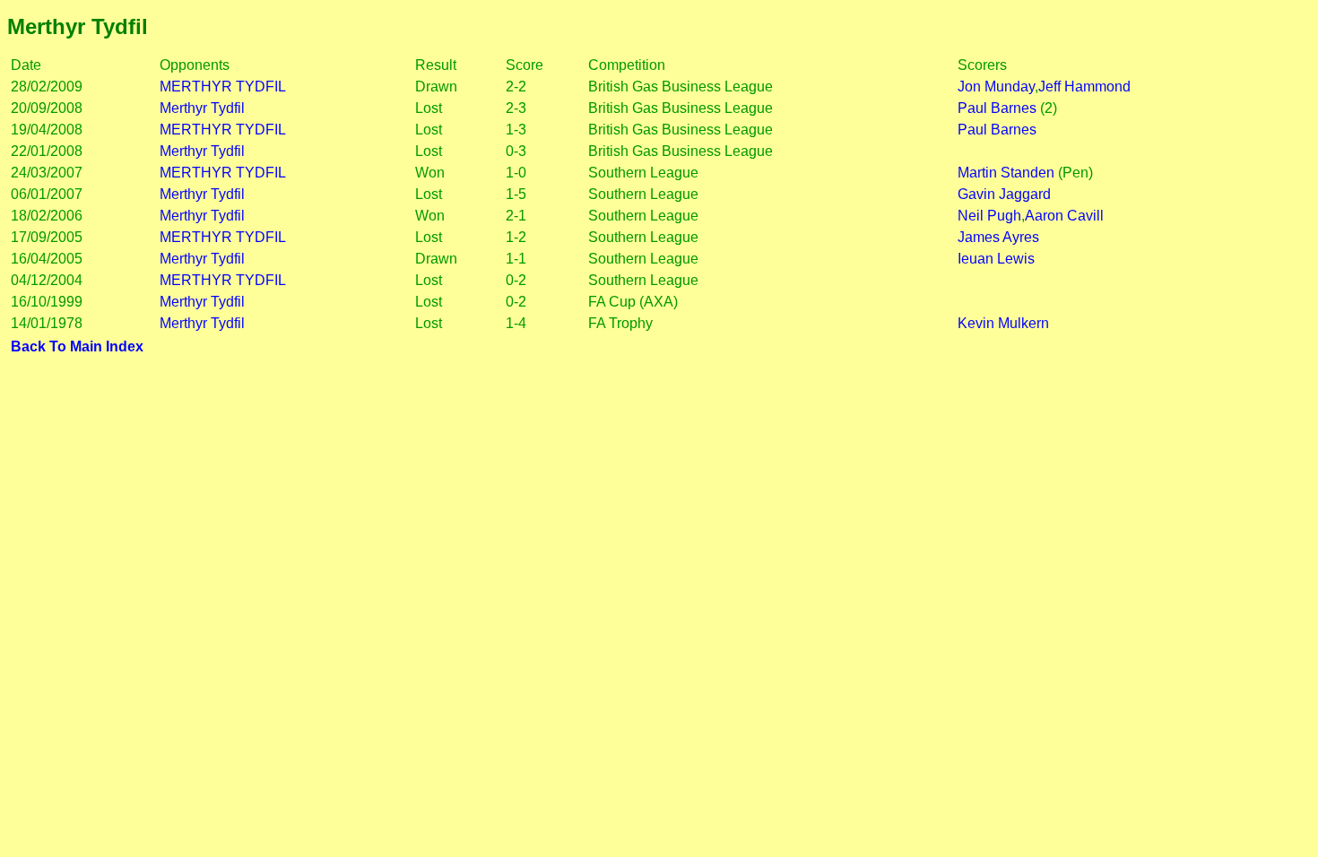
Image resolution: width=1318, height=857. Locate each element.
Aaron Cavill (1064, 215)
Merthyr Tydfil (202, 108)
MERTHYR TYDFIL (223, 86)
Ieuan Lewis (996, 258)
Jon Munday (996, 86)
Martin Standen (1006, 172)
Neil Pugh (989, 215)
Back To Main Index (77, 346)
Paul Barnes (997, 108)
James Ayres (998, 237)
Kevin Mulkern (1003, 323)
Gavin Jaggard (1004, 194)
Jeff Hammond (1084, 86)
